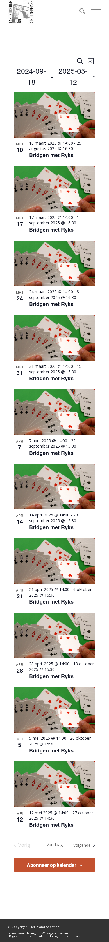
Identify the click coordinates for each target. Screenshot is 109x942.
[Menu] (93, 12)
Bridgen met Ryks (51, 155)
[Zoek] (79, 12)
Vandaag (55, 844)
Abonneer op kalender (51, 865)
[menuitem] (79, 12)
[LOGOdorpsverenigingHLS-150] (45, 12)
